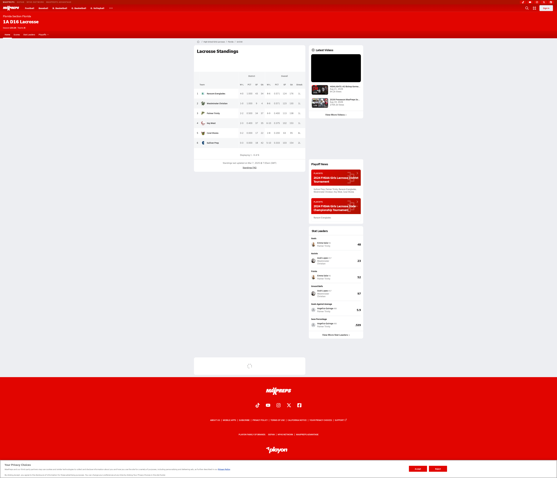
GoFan (20, 2)
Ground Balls (317, 286)
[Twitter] (544, 2)
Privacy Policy (260, 420)
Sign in (546, 8)
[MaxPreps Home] (11, 8)
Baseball (43, 8)
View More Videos (335, 114)
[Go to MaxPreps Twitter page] (289, 405)
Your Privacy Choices (321, 420)
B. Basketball (60, 8)
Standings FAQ (249, 167)
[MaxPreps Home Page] (198, 41)
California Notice (297, 420)
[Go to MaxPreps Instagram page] (278, 405)
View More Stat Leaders (335, 334)
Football (29, 8)
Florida (231, 42)
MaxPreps (9, 2)
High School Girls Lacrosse (214, 42)
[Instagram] (537, 2)
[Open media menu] (534, 8)
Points (314, 271)
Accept (418, 468)
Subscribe (244, 420)
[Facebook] (551, 2)
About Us (215, 420)
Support (339, 420)
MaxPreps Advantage (59, 2)
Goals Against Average (321, 304)
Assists (314, 253)
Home (7, 34)
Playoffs (42, 34)
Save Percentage (319, 319)
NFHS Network (35, 2)
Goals (313, 238)
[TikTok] (523, 2)
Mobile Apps (229, 420)
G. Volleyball (97, 8)
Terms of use (278, 420)
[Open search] (527, 8)
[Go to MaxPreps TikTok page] (257, 405)
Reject (438, 468)
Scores (17, 34)
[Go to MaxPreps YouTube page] (268, 405)
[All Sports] (111, 8)
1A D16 (239, 42)
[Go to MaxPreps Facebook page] (299, 405)
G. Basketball (79, 8)
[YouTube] (530, 2)
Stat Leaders (29, 34)
